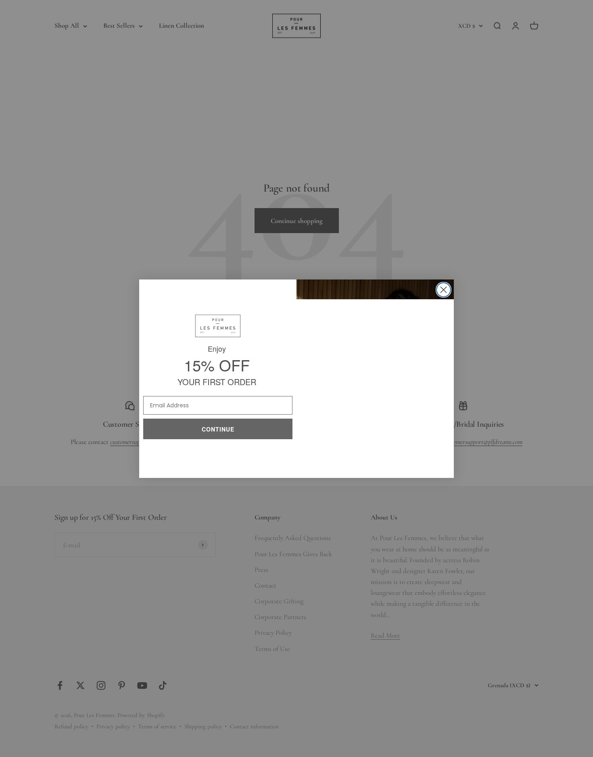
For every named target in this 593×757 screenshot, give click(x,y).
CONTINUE (218, 427)
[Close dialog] (443, 290)
